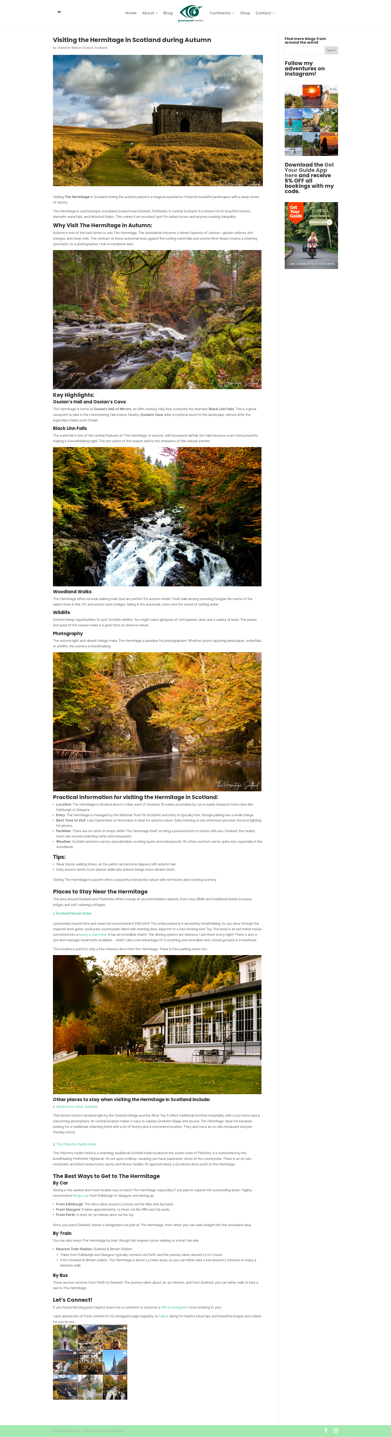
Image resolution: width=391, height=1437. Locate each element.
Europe (88, 47)
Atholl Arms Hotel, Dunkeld (76, 1107)
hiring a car (81, 1196)
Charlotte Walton (69, 47)
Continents (220, 13)
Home (131, 13)
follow (164, 1316)
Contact (263, 13)
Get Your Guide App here (309, 170)
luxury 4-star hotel (92, 935)
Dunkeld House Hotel (73, 913)
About (148, 13)
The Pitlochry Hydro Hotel (76, 1144)
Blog (168, 13)
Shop (245, 13)
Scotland (101, 47)
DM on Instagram (174, 1307)
